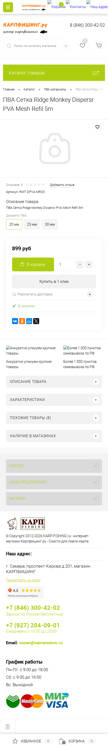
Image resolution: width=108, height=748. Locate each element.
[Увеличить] (54, 149)
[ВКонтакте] (15, 321)
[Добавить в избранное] (97, 127)
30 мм (50, 224)
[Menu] (8, 7)
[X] (36, 321)
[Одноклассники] (22, 321)
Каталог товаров (27, 72)
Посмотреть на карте (23, 580)
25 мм (32, 224)
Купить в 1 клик (54, 281)
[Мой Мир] (29, 321)
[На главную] (34, 7)
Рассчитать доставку (35, 294)
